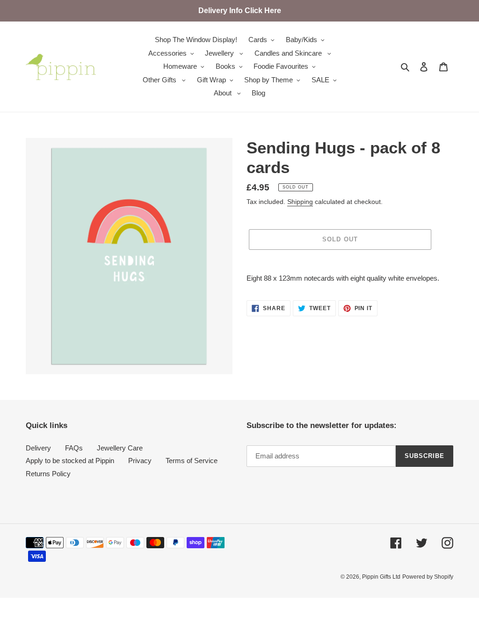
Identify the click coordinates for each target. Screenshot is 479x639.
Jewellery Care (120, 448)
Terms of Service (192, 461)
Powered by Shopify (427, 577)
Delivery (38, 448)
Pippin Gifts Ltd (381, 577)
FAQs (74, 448)
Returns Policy (48, 474)
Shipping (300, 201)
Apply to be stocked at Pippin (70, 461)
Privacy (140, 461)
